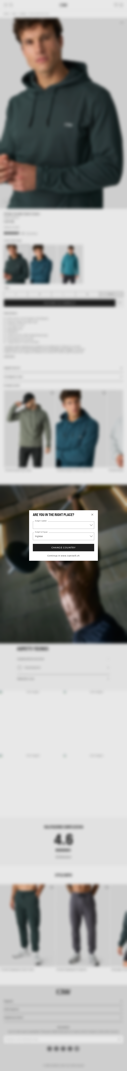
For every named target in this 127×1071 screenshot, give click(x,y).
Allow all (103, 567)
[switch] (48, 546)
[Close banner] (122, 501)
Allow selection (63, 567)
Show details (110, 558)
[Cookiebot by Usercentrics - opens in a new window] (102, 501)
